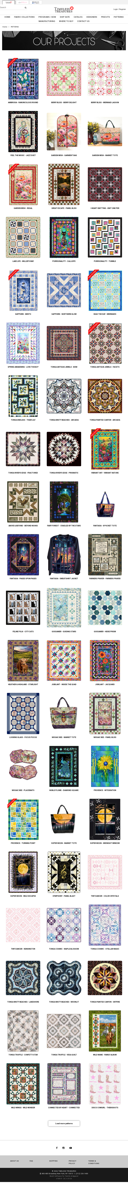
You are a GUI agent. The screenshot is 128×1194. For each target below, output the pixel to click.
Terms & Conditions (93, 1162)
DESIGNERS (91, 17)
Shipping (53, 1161)
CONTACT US (83, 21)
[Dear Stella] (22, 2)
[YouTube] (71, 1148)
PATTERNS (119, 17)
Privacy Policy (72, 1162)
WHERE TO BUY (66, 21)
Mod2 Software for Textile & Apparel (64, 1176)
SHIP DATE (65, 17)
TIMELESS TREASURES (67, 1171)
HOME (7, 17)
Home (4, 27)
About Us (14, 1161)
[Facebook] (57, 1148)
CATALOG (78, 17)
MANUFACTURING (47, 21)
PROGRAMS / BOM (47, 17)
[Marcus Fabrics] (36, 2)
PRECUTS (105, 17)
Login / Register (120, 9)
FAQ (31, 1161)
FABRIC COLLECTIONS (24, 17)
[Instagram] (63, 1148)
